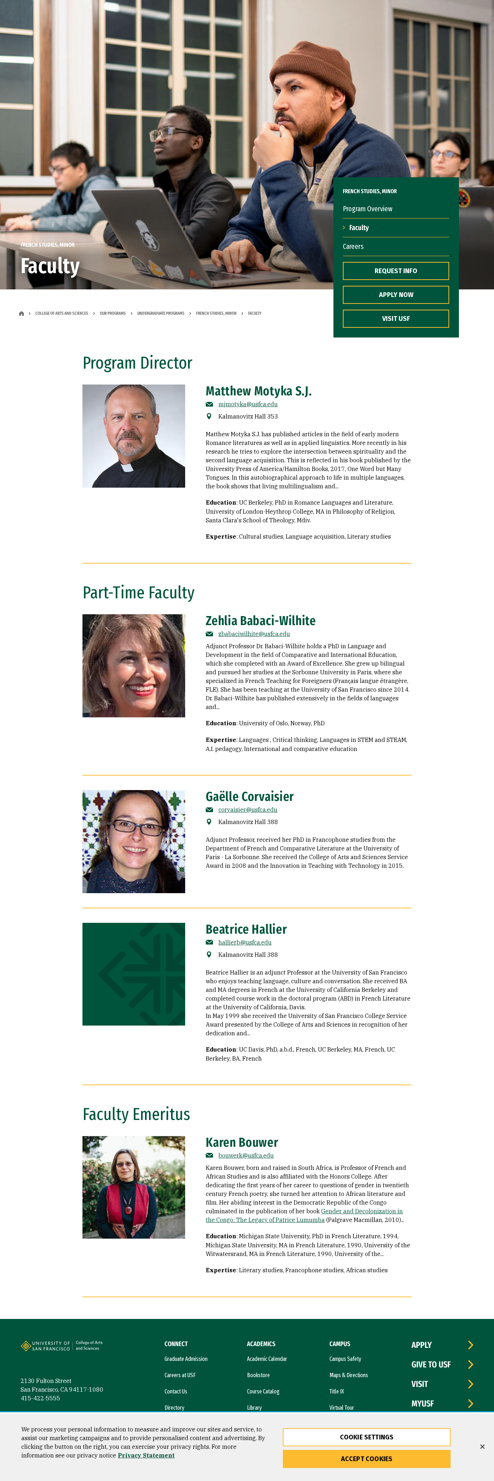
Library (254, 1407)
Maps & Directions (348, 1375)
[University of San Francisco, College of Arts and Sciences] (99, 1348)
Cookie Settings (367, 1437)
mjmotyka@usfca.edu (248, 404)
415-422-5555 (40, 1398)
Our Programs (113, 313)
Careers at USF (180, 1375)
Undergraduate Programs (160, 313)
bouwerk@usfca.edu (246, 1155)
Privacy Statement (146, 1455)
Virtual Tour (341, 1407)
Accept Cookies (367, 1459)
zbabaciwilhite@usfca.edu (254, 633)
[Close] (482, 1447)
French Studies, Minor (216, 313)
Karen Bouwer (242, 1142)
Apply (422, 1345)
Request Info (396, 271)
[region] (247, 1447)
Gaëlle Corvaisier (250, 797)
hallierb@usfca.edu (245, 942)
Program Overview (367, 208)
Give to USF (431, 1364)
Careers (353, 246)
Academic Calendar (267, 1358)
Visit (420, 1384)
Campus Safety (345, 1358)
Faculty (359, 227)
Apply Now (396, 295)
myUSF (423, 1403)
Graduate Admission (186, 1358)
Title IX (336, 1391)
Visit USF (396, 319)
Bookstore (258, 1375)
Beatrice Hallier (246, 929)
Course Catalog (263, 1391)
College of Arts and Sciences (61, 313)
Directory (174, 1407)
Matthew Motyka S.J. (259, 391)
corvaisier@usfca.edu (247, 809)
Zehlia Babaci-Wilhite (261, 621)
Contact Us (176, 1391)
